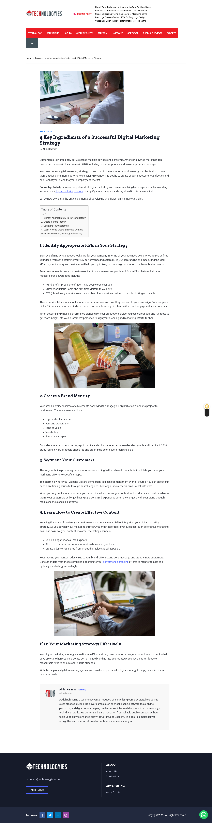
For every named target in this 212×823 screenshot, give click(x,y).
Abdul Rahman (50, 149)
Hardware (117, 33)
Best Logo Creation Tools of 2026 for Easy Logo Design (120, 17)
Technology (35, 33)
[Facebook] (42, 815)
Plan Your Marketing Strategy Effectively (61, 233)
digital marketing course (69, 191)
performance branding (115, 561)
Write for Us (37, 790)
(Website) (82, 690)
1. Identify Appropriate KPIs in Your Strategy (63, 218)
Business (39, 58)
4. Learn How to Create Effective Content (62, 229)
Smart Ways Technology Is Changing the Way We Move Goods (123, 7)
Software (132, 33)
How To (68, 33)
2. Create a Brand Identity (53, 221)
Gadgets (171, 33)
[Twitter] (50, 815)
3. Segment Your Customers (55, 225)
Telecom (102, 33)
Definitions (53, 33)
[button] (203, 814)
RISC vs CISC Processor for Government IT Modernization (121, 10)
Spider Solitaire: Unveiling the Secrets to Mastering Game (121, 14)
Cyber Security (84, 33)
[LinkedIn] (58, 815)
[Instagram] (66, 815)
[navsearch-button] (32, 43)
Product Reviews (152, 33)
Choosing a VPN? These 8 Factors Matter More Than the (120, 21)
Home (28, 58)
